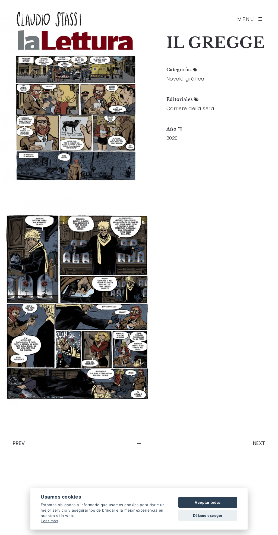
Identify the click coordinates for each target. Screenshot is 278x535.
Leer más (49, 521)
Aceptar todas (208, 502)
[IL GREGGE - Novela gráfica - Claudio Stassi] (78, 97)
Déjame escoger (208, 516)
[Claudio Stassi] (48, 19)
